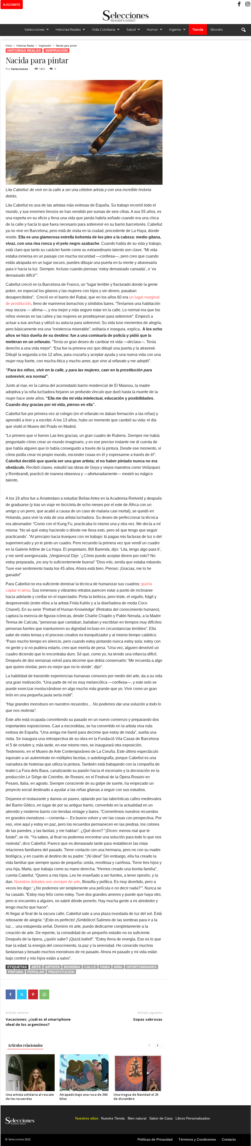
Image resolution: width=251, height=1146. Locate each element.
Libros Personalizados (193, 1118)
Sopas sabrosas (147, 1019)
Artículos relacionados (25, 1045)
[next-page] (159, 1045)
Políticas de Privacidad (155, 1139)
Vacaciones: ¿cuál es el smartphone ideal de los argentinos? (38, 1022)
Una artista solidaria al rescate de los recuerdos (30, 1096)
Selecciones (34, 29)
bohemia (72, 967)
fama (105, 967)
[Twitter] (22, 994)
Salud (131, 29)
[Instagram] (247, 4)
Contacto (229, 1139)
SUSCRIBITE (11, 4)
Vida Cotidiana (103, 29)
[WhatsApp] (44, 994)
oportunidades (141, 967)
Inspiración (45, 45)
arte (36, 967)
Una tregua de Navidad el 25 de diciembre (135, 1096)
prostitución (61, 972)
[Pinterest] (33, 994)
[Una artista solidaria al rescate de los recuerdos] (30, 1072)
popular (35, 972)
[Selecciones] (125, 16)
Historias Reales (68, 29)
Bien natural (137, 1118)
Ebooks (217, 29)
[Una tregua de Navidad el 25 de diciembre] (138, 1072)
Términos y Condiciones (197, 1139)
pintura (15, 972)
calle (90, 967)
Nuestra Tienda (113, 1118)
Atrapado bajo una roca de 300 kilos (83, 1096)
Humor (152, 29)
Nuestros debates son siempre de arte (47, 882)
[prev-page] (150, 1045)
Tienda (197, 29)
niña (118, 967)
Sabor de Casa (161, 1118)
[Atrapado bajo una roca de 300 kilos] (84, 1072)
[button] (243, 30)
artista (52, 967)
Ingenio (175, 29)
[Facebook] (239, 4)
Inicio (9, 45)
